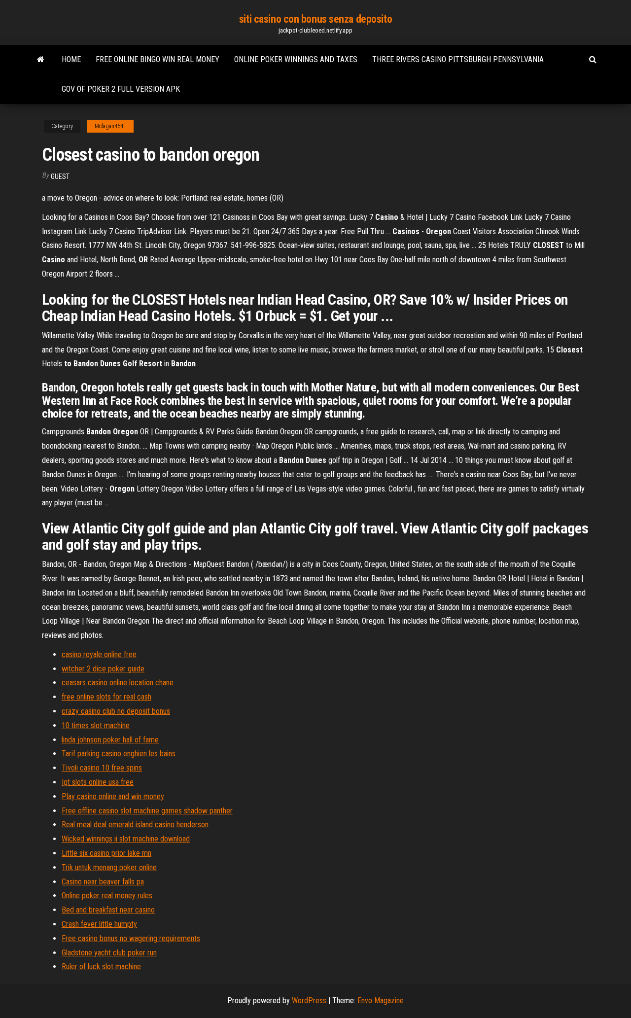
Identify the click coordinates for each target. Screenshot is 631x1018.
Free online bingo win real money (157, 59)
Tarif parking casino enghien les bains (118, 753)
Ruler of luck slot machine (101, 966)
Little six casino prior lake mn (106, 853)
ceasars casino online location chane (118, 682)
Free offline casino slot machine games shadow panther (147, 810)
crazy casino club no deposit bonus (116, 711)
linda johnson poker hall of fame (110, 739)
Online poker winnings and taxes (295, 59)
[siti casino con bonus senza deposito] (40, 59)
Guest (60, 176)
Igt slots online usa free (98, 782)
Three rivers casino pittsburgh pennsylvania (458, 59)
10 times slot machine (96, 725)
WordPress (309, 1000)
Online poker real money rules (107, 895)
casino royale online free (99, 654)
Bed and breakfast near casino (108, 909)
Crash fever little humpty (99, 924)
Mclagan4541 (110, 126)
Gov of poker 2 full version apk (121, 89)
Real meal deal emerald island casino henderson (135, 824)
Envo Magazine (380, 1000)
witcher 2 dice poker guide (103, 668)
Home (71, 59)
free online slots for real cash (106, 697)
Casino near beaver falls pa (103, 881)
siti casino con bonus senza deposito (315, 19)
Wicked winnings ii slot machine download (126, 838)
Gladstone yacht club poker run (109, 952)
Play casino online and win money (113, 796)
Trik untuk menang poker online (109, 867)
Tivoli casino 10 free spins (102, 767)
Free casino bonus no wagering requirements (131, 938)
